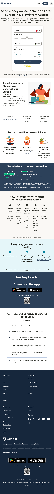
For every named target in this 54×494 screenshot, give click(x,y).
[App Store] (35, 290)
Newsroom (6, 386)
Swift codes (6, 414)
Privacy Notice (35, 444)
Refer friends (6, 428)
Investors (5, 396)
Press (4, 389)
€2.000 (23, 37)
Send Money (31, 379)
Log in (38, 3)
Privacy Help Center (38, 448)
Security (48, 448)
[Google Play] (19, 290)
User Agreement (7, 444)
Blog (4, 382)
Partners (5, 421)
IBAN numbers (7, 425)
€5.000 (31, 37)
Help (29, 410)
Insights (5, 432)
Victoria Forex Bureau (10, 119)
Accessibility (6, 452)
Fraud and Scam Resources (10, 417)
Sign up (45, 3)
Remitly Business (32, 386)
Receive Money (32, 382)
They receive (17, 41)
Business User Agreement (21, 444)
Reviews (5, 400)
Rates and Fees (7, 410)
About (4, 379)
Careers (5, 393)
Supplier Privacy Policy (9, 448)
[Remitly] (6, 4)
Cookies (14, 452)
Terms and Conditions (24, 75)
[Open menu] (51, 3)
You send (16, 28)
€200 (16, 37)
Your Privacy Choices (24, 448)
